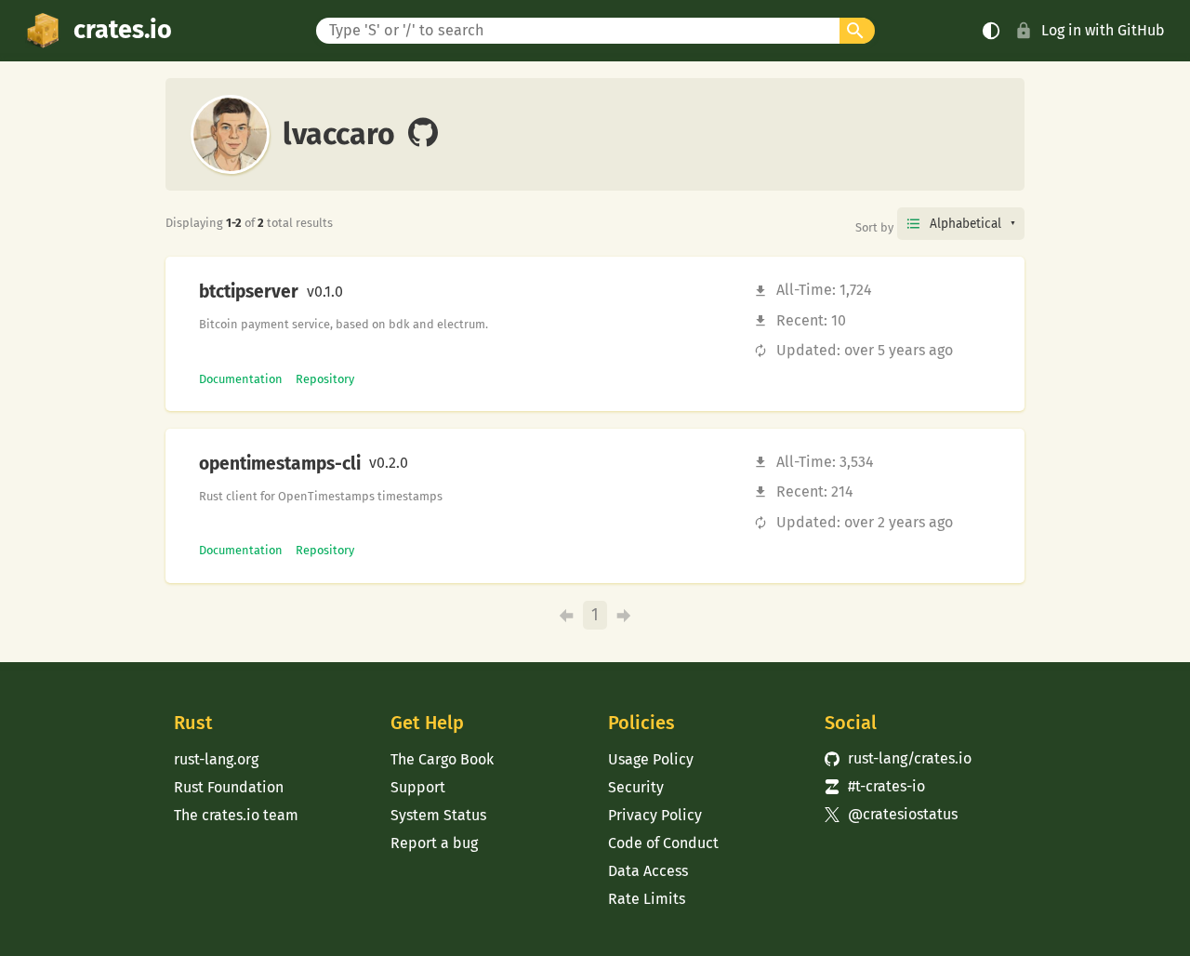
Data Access (648, 871)
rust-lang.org (216, 759)
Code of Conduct (663, 843)
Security (636, 787)
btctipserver (248, 292)
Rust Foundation (229, 787)
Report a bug (434, 843)
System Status (438, 815)
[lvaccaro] (423, 134)
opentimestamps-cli (280, 464)
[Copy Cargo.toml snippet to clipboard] (358, 292)
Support (417, 787)
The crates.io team (236, 815)
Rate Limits (646, 899)
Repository (325, 379)
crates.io (122, 30)
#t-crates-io (875, 786)
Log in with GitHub (1103, 30)
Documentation (241, 379)
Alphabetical (965, 224)
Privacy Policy (655, 815)
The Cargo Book (442, 759)
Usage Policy (651, 759)
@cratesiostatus (891, 814)
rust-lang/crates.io (898, 758)
